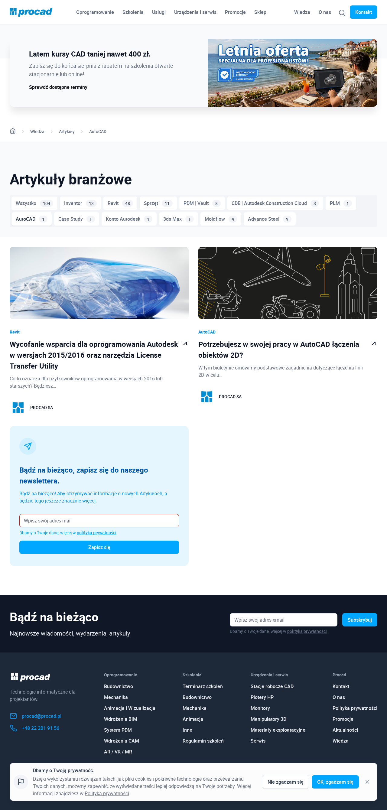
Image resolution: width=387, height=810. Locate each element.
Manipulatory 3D (268, 719)
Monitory (260, 708)
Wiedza (302, 12)
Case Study (75, 219)
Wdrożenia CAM (121, 740)
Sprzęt (157, 203)
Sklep (260, 12)
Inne (187, 730)
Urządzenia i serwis (195, 12)
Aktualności (345, 730)
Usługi (159, 12)
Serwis (258, 740)
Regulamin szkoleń (203, 740)
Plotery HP (262, 697)
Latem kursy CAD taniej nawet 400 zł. (90, 54)
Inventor (79, 203)
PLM (339, 203)
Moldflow (219, 219)
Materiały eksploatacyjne (278, 730)
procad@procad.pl (41, 716)
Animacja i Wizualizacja (129, 708)
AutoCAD (97, 131)
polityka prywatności (96, 532)
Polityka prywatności (355, 708)
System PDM (118, 730)
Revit (119, 203)
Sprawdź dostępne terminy (58, 87)
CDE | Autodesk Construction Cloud (274, 203)
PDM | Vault (201, 203)
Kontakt (363, 12)
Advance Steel (268, 219)
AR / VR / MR (118, 751)
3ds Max (177, 219)
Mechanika (116, 697)
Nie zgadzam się (286, 782)
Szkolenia (133, 12)
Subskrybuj (360, 619)
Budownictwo (118, 686)
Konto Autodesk (127, 219)
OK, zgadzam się (335, 782)
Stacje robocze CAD (272, 686)
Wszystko (33, 203)
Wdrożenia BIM (120, 719)
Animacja (193, 719)
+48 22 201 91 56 (40, 728)
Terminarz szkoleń (203, 686)
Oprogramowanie (95, 12)
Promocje (235, 12)
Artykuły (67, 131)
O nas (325, 12)
